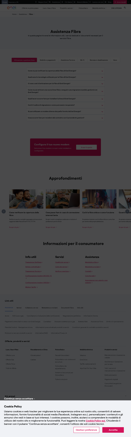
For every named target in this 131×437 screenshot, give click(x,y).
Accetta (113, 429)
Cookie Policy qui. (96, 420)
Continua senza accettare (18, 398)
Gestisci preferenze (86, 429)
